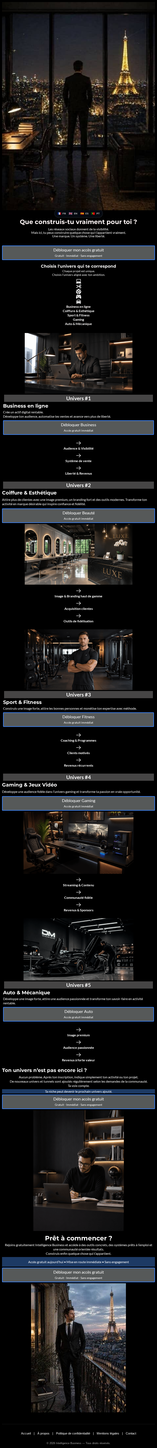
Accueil (26, 1433)
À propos (43, 1433)
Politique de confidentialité (73, 1433)
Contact (131, 1433)
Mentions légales (108, 1433)
